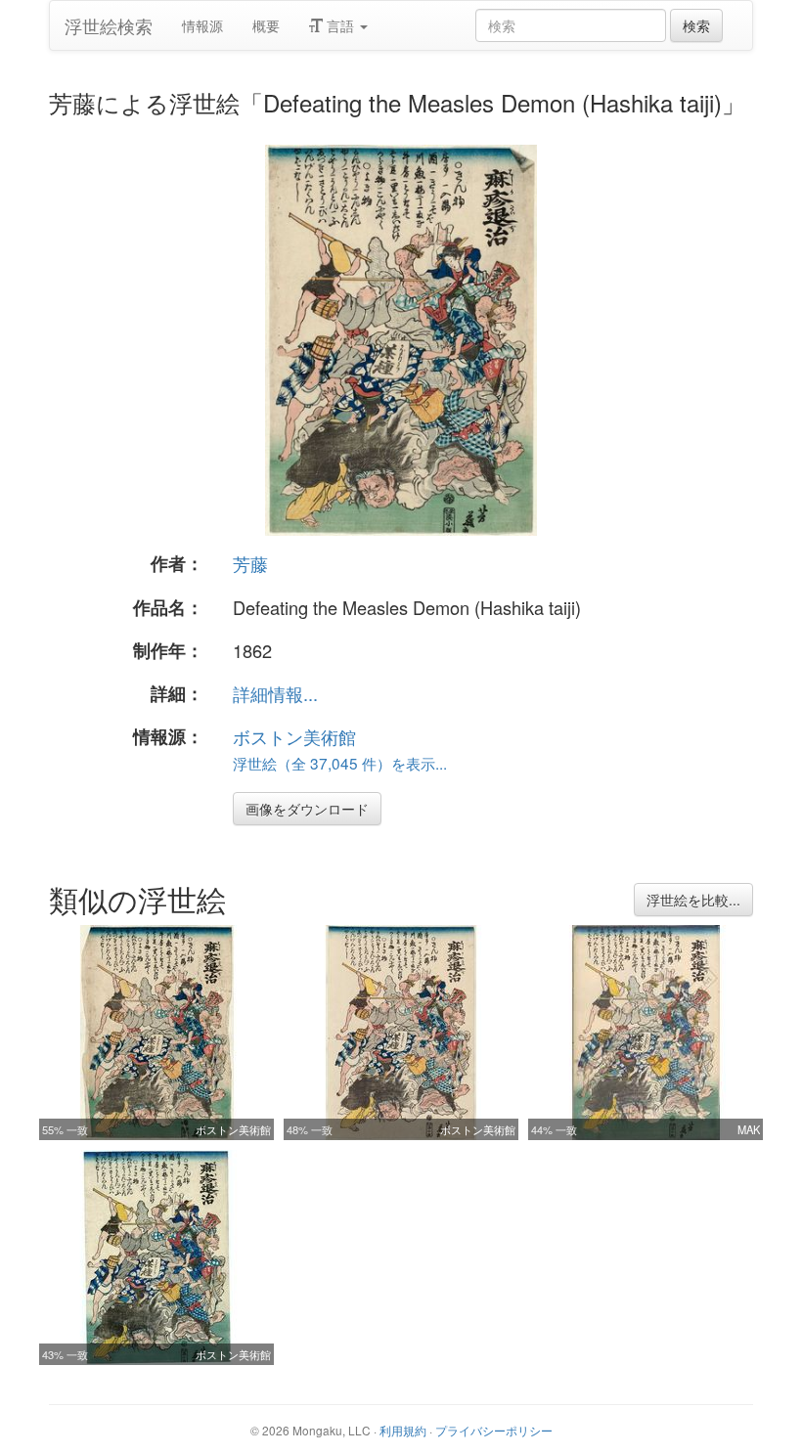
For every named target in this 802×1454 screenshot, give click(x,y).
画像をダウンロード (307, 808)
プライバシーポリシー (494, 1430)
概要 (266, 25)
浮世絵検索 (109, 25)
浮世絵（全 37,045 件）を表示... (340, 762)
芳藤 (250, 563)
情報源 (202, 25)
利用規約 (402, 1430)
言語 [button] (340, 25)
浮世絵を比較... (693, 899)
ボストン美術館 (294, 736)
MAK (748, 1129)
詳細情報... (275, 693)
